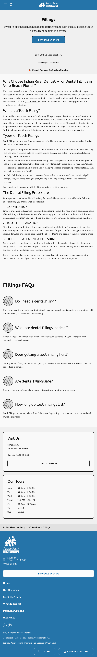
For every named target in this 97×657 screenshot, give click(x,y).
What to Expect (12, 603)
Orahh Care (50, 643)
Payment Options (13, 610)
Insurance (9, 617)
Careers (40, 643)
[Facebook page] (5, 625)
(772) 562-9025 (52, 62)
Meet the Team (12, 597)
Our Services (11, 590)
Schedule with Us (48, 39)
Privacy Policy (9, 643)
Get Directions (48, 463)
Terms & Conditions (26, 643)
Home (6, 583)
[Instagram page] (10, 625)
